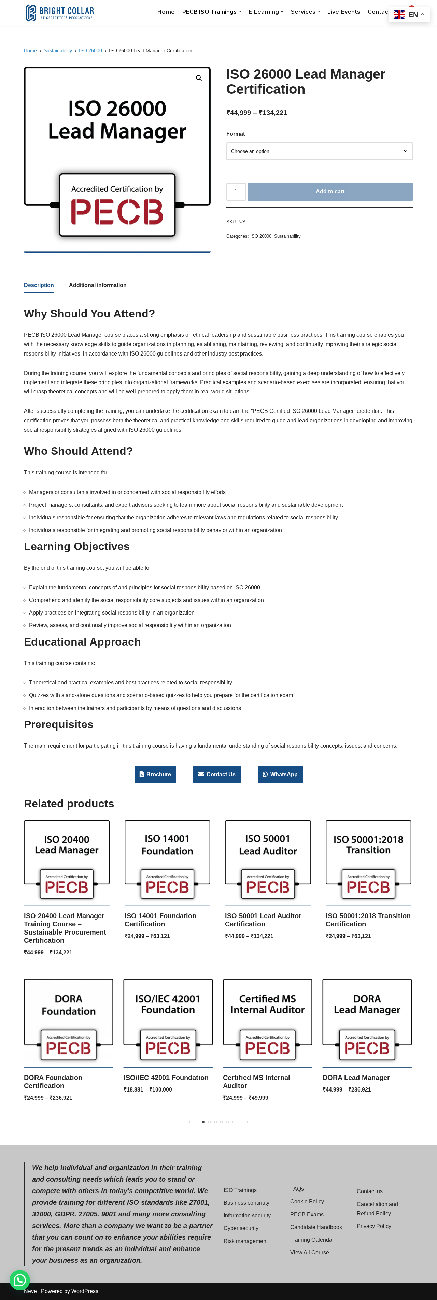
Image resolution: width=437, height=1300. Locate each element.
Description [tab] (39, 285)
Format (235, 134)
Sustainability (58, 50)
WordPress (84, 1291)
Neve (30, 1291)
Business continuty (246, 1203)
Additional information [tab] (98, 285)
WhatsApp (283, 774)
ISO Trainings (240, 1190)
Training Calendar (312, 1240)
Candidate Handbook (316, 1227)
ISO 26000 (90, 50)
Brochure (157, 774)
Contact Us (220, 774)
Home (166, 12)
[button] (239, 11)
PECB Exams (307, 1214)
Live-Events (343, 12)
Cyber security (241, 1228)
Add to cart (330, 191)
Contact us (370, 1191)
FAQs (297, 1189)
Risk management (246, 1241)
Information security (247, 1215)
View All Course (309, 1252)
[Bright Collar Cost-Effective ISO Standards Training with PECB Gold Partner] (60, 13)
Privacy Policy (374, 1226)
